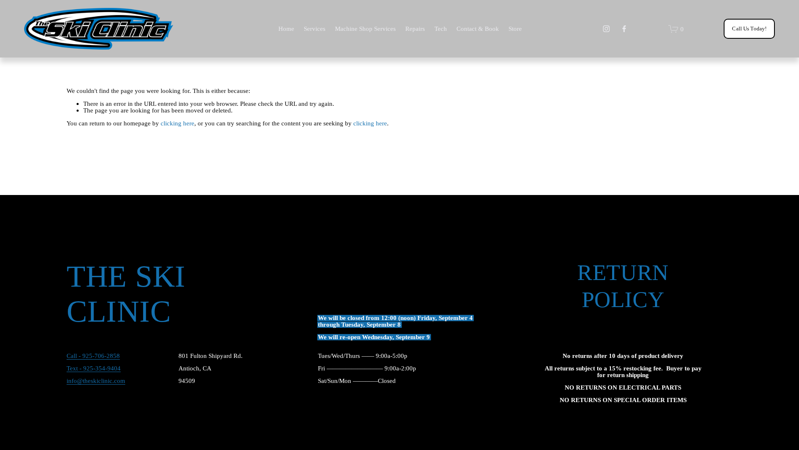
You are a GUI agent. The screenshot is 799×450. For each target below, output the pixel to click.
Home (286, 28)
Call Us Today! (749, 28)
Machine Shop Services (365, 28)
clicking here (177, 123)
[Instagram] (606, 29)
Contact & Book (478, 28)
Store (515, 28)
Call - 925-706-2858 (93, 355)
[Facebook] (624, 29)
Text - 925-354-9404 (94, 368)
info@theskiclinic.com (96, 381)
